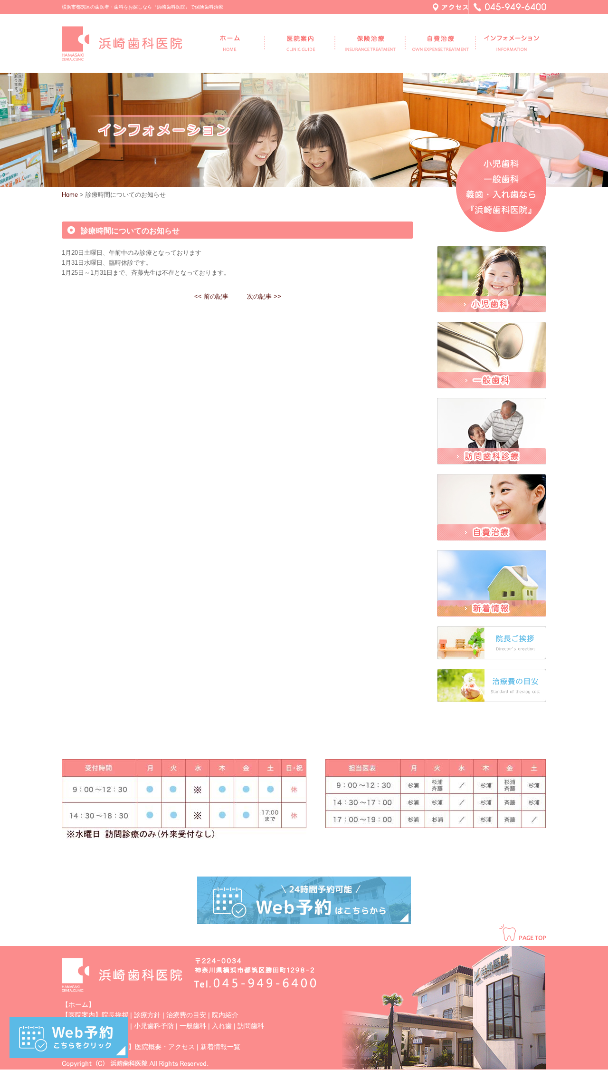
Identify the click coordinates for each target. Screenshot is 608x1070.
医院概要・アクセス (165, 1047)
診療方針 (147, 1015)
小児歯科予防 (154, 1026)
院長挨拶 (115, 1015)
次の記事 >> (264, 296)
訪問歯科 (251, 1026)
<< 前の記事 (211, 296)
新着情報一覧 (220, 1047)
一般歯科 (193, 1026)
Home (70, 194)
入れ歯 (222, 1026)
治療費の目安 (186, 1015)
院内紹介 (225, 1015)
